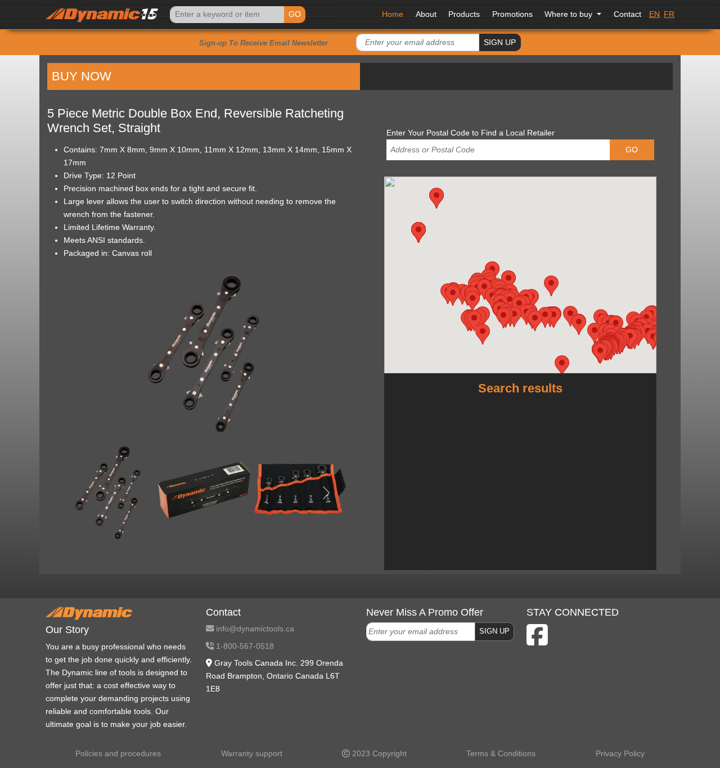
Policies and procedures (118, 753)
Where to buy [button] (569, 14)
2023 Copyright (378, 753)
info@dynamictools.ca (254, 628)
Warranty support (251, 753)
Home (392, 14)
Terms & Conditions (501, 753)
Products (464, 14)
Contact (627, 14)
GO (295, 14)
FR (669, 14)
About (426, 14)
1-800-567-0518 (244, 645)
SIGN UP (500, 42)
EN (654, 14)
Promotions (512, 14)
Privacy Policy (620, 753)
